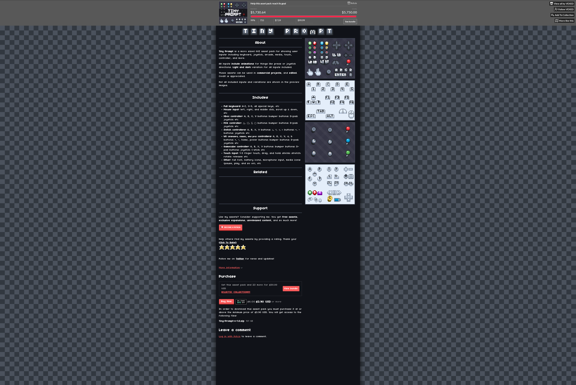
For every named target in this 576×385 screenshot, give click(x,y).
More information (229, 268)
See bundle (350, 21)
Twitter (240, 259)
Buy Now (226, 301)
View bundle (291, 289)
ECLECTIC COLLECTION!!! (236, 292)
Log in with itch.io (230, 336)
